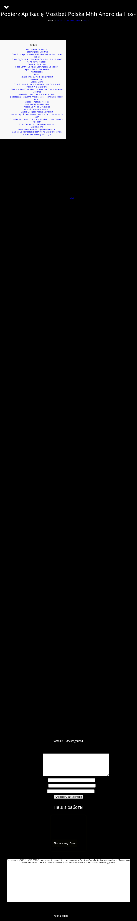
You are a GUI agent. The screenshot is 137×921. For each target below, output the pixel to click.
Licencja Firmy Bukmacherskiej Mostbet (37, 77)
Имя (44, 780)
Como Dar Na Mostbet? (36, 62)
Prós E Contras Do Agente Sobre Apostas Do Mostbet (36, 67)
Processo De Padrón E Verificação (37, 107)
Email (45, 786)
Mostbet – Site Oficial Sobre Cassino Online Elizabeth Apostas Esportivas (36, 90)
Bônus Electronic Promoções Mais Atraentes (36, 124)
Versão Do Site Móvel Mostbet (37, 104)
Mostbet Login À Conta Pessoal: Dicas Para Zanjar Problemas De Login (37, 115)
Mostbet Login (37, 72)
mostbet (70, 198)
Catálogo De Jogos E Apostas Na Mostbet (37, 112)
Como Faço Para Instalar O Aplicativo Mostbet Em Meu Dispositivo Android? (37, 120)
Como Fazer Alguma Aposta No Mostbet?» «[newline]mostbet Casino (37, 55)
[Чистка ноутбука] (68, 854)
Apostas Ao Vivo (37, 79)
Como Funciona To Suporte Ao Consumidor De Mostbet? (37, 84)
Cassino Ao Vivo (37, 127)
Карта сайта (61, 915)
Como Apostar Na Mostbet (36, 49)
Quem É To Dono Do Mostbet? (36, 109)
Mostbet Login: (37, 82)
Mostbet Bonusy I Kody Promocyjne (36, 134)
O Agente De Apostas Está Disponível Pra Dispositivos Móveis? (36, 132)
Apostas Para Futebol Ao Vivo (37, 69)
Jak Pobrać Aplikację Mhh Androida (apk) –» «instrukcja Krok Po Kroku (36, 98)
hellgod (86, 20)
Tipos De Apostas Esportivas (37, 52)
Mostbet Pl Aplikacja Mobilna (37, 102)
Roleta (36, 74)
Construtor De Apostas (36, 64)
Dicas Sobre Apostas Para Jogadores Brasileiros (36, 129)
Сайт (44, 791)
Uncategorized (74, 741)
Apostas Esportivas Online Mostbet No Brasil (37, 94)
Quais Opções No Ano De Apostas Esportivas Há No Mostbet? (37, 59)
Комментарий (35, 775)
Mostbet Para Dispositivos (36, 87)
